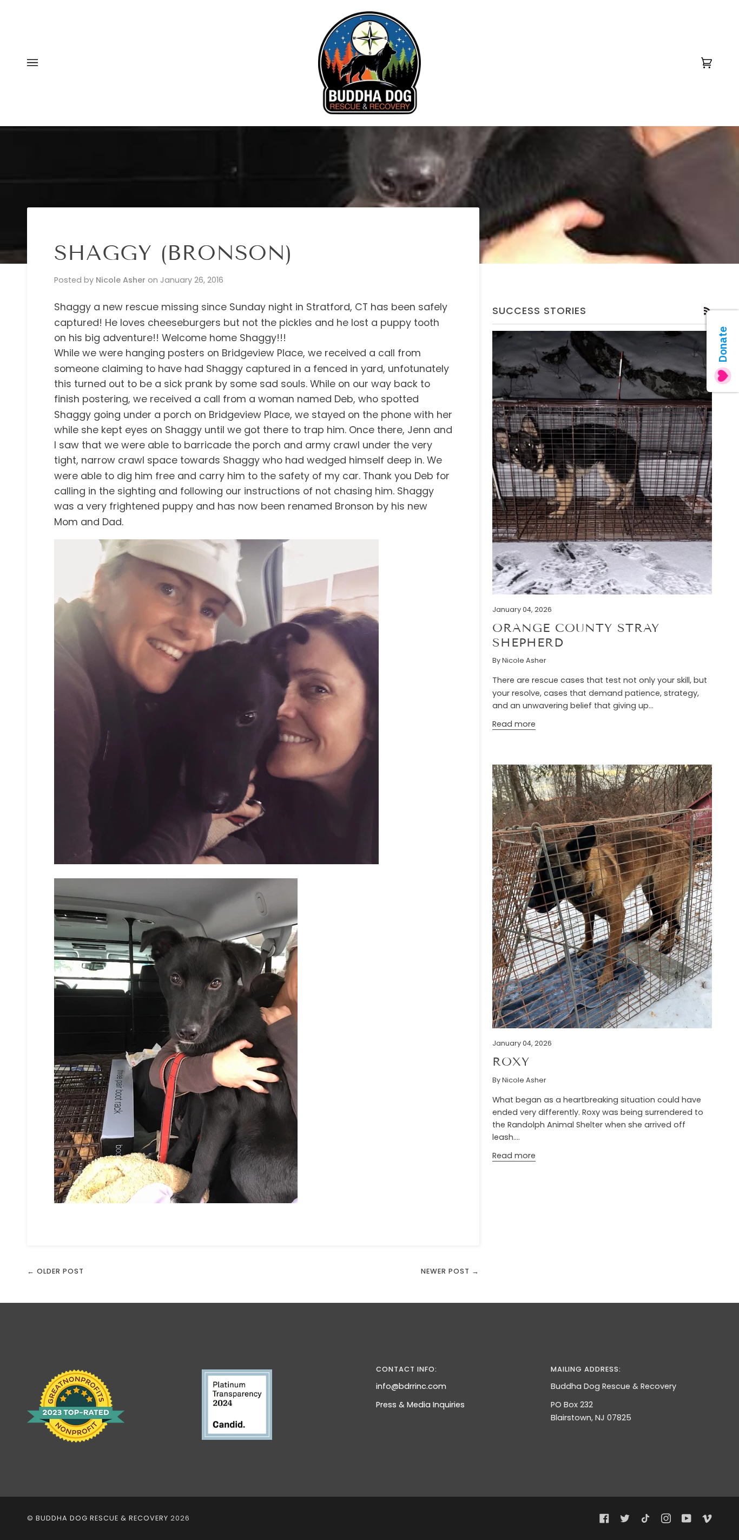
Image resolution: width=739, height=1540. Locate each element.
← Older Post (55, 1271)
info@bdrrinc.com (411, 1386)
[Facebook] (604, 1518)
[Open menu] (43, 63)
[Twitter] (625, 1518)
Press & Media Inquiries (420, 1404)
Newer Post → (450, 1271)
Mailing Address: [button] (586, 1369)
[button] (108, 1366)
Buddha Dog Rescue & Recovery (102, 1518)
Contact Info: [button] (406, 1369)
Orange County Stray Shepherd (575, 635)
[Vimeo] (707, 1518)
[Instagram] (666, 1518)
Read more (514, 724)
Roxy (511, 1061)
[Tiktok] (645, 1518)
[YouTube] (686, 1518)
